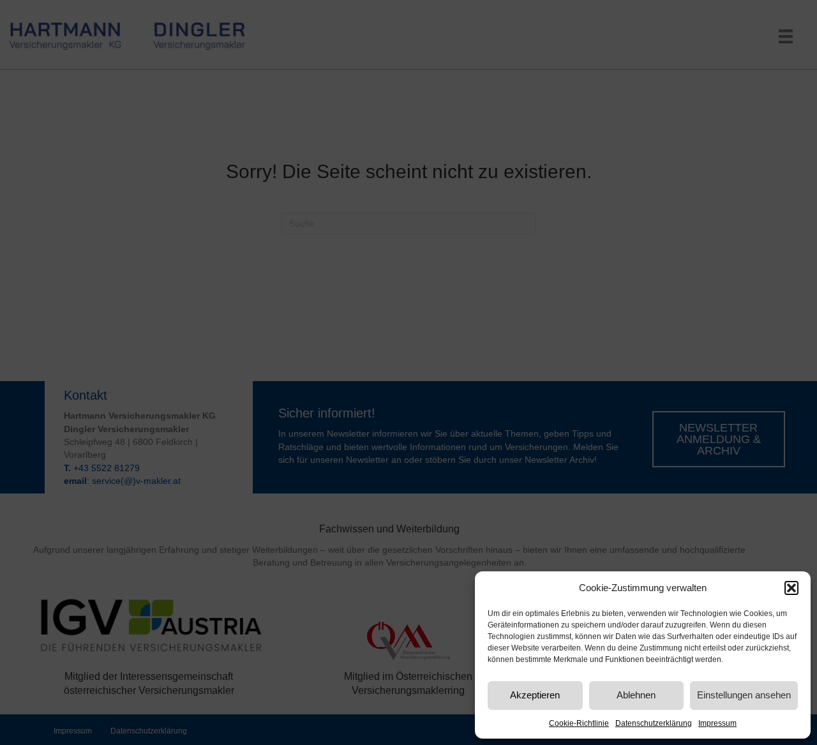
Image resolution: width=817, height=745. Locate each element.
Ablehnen (636, 694)
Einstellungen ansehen (744, 694)
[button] (791, 588)
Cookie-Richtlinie (579, 723)
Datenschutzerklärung (653, 723)
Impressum (717, 723)
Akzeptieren (535, 694)
